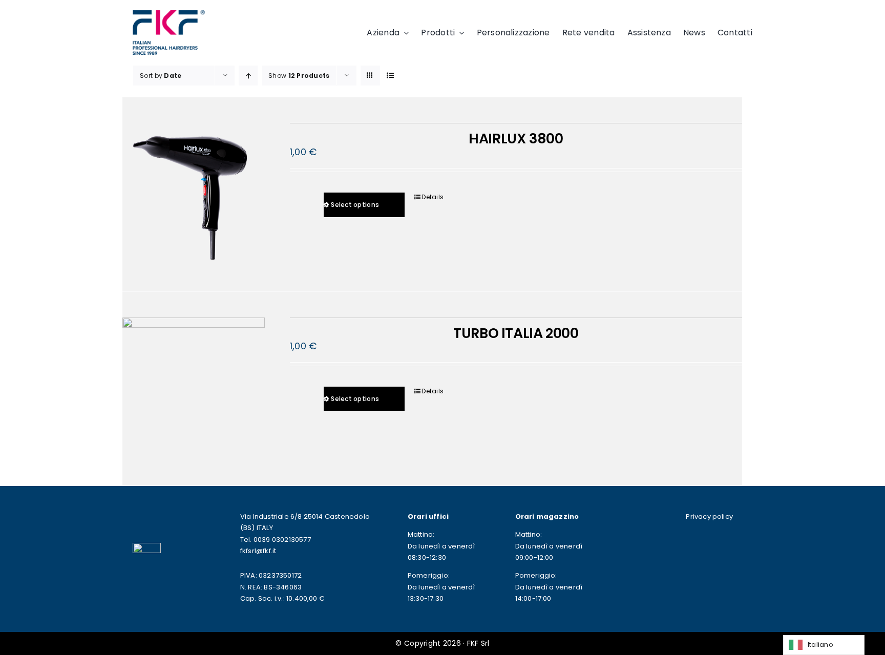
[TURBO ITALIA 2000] (193, 389)
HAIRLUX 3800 (516, 138)
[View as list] (391, 76)
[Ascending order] (248, 75)
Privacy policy (709, 516)
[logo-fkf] (168, 14)
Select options (355, 204)
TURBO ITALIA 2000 (515, 333)
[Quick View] (318, 197)
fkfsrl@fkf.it (258, 551)
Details (433, 197)
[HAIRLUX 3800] (193, 194)
